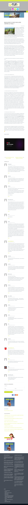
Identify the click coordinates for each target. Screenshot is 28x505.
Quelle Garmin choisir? (7, 501)
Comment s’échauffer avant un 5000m (8, 464)
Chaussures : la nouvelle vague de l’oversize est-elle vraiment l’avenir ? (18, 474)
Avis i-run (6, 491)
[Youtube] (15, 395)
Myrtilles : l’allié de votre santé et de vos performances (10, 421)
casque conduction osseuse (8, 492)
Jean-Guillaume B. (11, 347)
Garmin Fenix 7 (6, 493)
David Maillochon (11, 241)
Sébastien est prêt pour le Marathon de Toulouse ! (19, 158)
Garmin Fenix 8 (6, 494)
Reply (8, 196)
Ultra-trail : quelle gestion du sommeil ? (8, 460)
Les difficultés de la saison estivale (8, 472)
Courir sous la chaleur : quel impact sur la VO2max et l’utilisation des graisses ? (13, 429)
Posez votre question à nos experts (8, 410)
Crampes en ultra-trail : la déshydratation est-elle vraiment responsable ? (13, 427)
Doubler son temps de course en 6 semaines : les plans (18, 485)
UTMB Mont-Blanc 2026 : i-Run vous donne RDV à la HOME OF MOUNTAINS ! (14, 415)
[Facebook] (12, 395)
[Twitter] (14, 395)
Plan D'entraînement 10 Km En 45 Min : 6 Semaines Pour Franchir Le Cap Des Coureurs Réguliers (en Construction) (19, 465)
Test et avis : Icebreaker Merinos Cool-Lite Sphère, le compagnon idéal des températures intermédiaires (8, 470)
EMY (9, 358)
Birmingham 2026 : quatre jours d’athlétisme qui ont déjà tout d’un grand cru (13, 418)
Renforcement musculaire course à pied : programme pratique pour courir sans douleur (19, 458)
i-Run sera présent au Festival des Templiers (10, 158)
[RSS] (17, 395)
